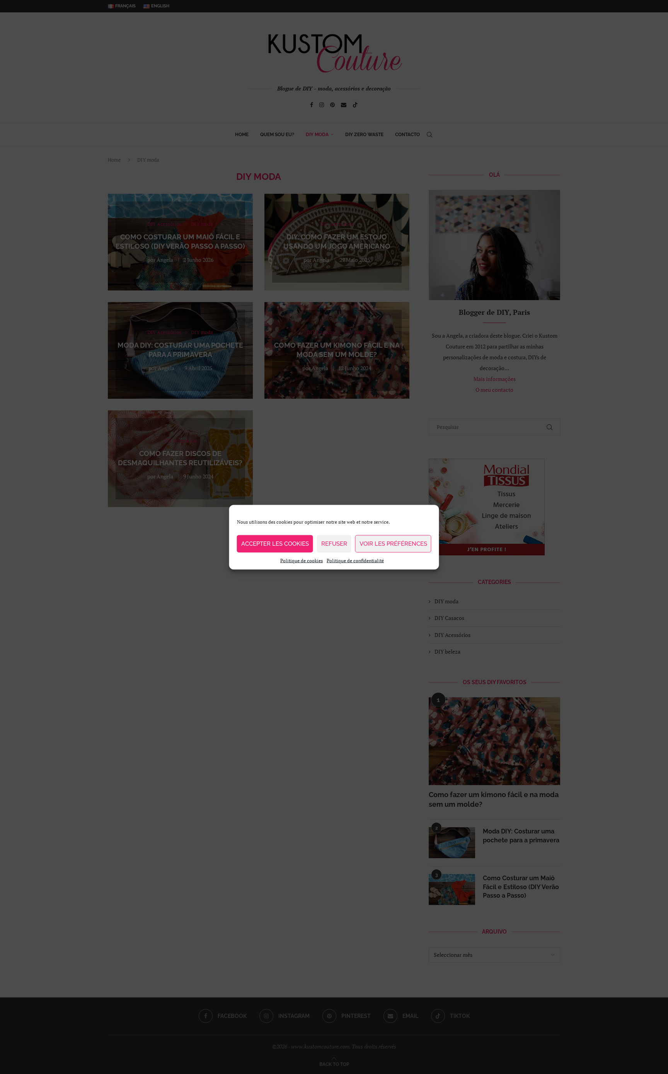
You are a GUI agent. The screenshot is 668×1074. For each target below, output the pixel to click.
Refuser (334, 543)
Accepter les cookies (275, 543)
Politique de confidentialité (355, 560)
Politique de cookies (301, 560)
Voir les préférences (393, 543)
